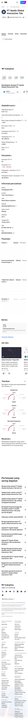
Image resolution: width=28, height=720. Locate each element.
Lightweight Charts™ (20, 702)
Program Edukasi (19, 716)
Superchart (4, 624)
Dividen (3, 655)
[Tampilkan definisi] (13, 109)
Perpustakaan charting (20, 700)
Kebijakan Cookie (19, 685)
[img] (23, 17)
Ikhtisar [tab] (4, 34)
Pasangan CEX (5, 636)
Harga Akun (18, 626)
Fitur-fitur (17, 624)
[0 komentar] (9, 373)
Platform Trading (19, 705)
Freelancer (4, 705)
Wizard (3, 703)
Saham (3, 629)
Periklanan (17, 711)
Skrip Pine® (4, 669)
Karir (16, 662)
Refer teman (5, 683)
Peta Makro (4, 667)
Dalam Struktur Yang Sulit (10, 360)
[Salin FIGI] (13, 233)
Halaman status (18, 694)
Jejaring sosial (5, 680)
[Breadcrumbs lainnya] (7, 7)
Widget (16, 698)
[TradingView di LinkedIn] (17, 591)
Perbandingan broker (20, 637)
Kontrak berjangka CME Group (19, 645)
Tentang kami (18, 655)
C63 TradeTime (18, 673)
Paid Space (4, 707)
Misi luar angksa (19, 657)
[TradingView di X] (3, 591)
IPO (2, 657)
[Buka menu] (2, 2)
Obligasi (4, 632)
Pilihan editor (5, 697)
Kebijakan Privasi (19, 684)
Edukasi (4, 695)
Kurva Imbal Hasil (6, 664)
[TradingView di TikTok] (25, 591)
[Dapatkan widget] (24, 381)
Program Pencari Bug (20, 692)
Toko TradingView (19, 668)
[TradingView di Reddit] (3, 595)
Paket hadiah (18, 629)
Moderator (4, 689)
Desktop (4, 675)
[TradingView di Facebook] (6, 591)
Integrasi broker (19, 713)
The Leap (17, 639)
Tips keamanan (18, 690)
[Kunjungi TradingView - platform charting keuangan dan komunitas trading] (8, 69)
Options (4, 665)
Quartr (3, 614)
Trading (3, 693)
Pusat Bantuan (18, 660)
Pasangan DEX (5, 637)
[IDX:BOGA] (3, 357)
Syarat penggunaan (20, 679)
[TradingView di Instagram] (14, 591)
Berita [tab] (17, 34)
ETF (3, 631)
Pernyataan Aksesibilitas (18, 688)
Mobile (3, 674)
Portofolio (4, 662)
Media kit (17, 663)
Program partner (19, 715)
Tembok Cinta (5, 682)
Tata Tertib (4, 687)
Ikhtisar (16, 634)
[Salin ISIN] (12, 227)
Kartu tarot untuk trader (19, 671)
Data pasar (17, 627)
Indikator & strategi (6, 702)
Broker (16, 636)
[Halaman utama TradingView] (5, 2)
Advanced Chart (19, 704)
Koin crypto (4, 634)
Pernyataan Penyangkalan (18, 681)
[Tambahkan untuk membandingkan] (17, 92)
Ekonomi (4, 652)
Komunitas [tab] (23, 34)
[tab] (16, 243)
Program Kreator (6, 685)
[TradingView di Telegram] (21, 591)
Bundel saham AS (19, 650)
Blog (16, 658)
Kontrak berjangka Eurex (19, 648)
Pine (3, 639)
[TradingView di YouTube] (10, 591)
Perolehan (4, 654)
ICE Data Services (21, 602)
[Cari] (17, 2)
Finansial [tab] (10, 34)
